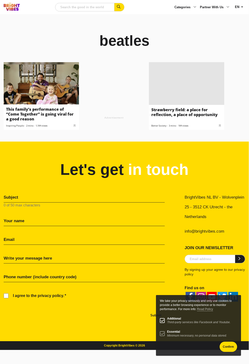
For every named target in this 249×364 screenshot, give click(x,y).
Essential (173, 331)
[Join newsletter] (240, 259)
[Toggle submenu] (194, 7)
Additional (174, 318)
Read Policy (205, 309)
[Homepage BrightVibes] (12, 9)
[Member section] (75, 125)
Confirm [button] (228, 346)
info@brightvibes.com (204, 231)
